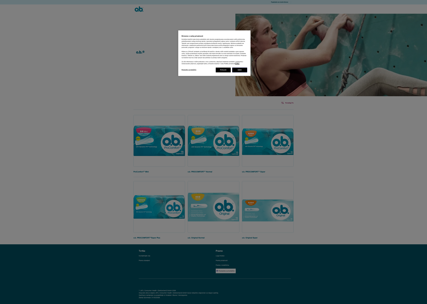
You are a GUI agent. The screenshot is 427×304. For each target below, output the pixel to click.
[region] (214, 53)
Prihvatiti (223, 70)
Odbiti (240, 70)
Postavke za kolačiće (189, 70)
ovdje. (237, 63)
